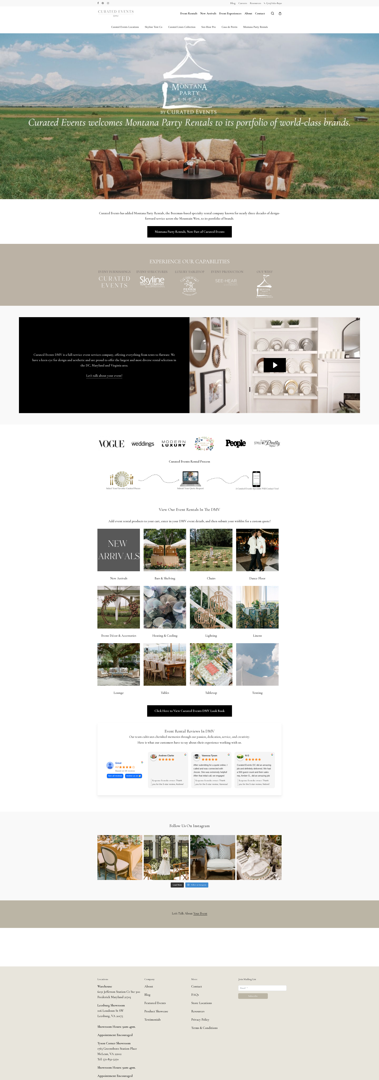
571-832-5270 (111, 1059)
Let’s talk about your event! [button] (104, 376)
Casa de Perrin (229, 26)
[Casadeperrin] (189, 286)
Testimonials (152, 1020)
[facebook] (98, 3)
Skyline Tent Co (153, 26)
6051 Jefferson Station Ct (114, 992)
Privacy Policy (200, 1020)
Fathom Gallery (166, 755)
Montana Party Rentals (255, 26)
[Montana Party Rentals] (264, 286)
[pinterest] (103, 3)
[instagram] (108, 3)
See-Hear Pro (208, 26)
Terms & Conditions (204, 1028)
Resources (197, 1011)
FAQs (195, 995)
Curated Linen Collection (181, 26)
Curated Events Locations (125, 26)
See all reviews (115, 776)
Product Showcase (156, 1011)
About (148, 986)
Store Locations (201, 1003)
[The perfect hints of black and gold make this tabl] (259, 857)
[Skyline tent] (152, 282)
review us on (132, 776)
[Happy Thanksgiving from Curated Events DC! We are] (119, 857)
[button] (189, 231)
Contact (196, 986)
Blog (147, 995)
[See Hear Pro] (227, 282)
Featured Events (155, 1003)
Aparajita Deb (209, 755)
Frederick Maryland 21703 (114, 997)
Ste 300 (135, 992)
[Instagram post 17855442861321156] (166, 857)
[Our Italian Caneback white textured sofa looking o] (212, 857)
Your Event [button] (200, 913)
